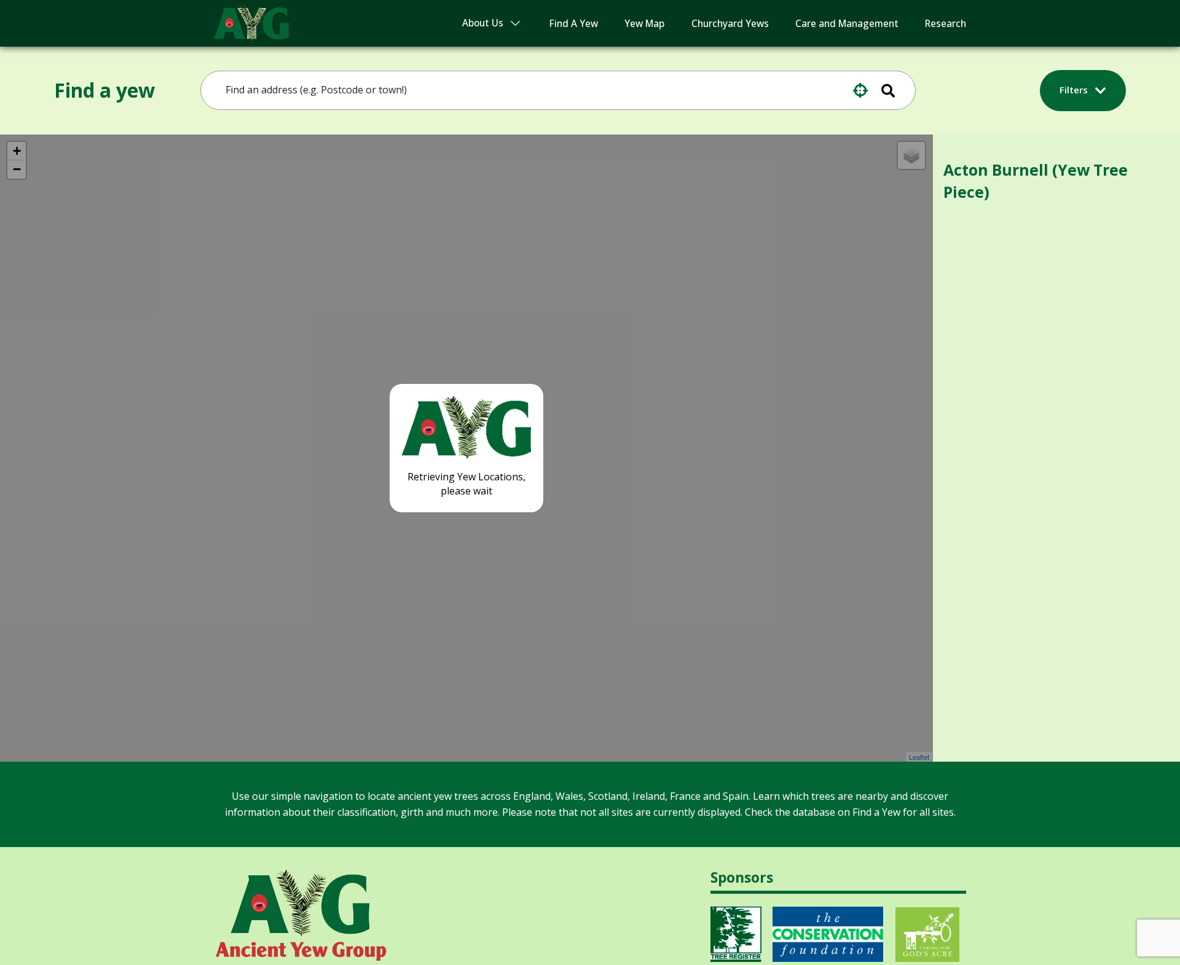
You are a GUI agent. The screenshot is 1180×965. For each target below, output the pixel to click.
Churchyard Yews (730, 23)
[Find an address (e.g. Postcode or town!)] (896, 90)
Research (945, 23)
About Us (482, 23)
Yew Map (644, 23)
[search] (536, 90)
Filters (1075, 90)
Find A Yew (573, 23)
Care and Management (847, 23)
